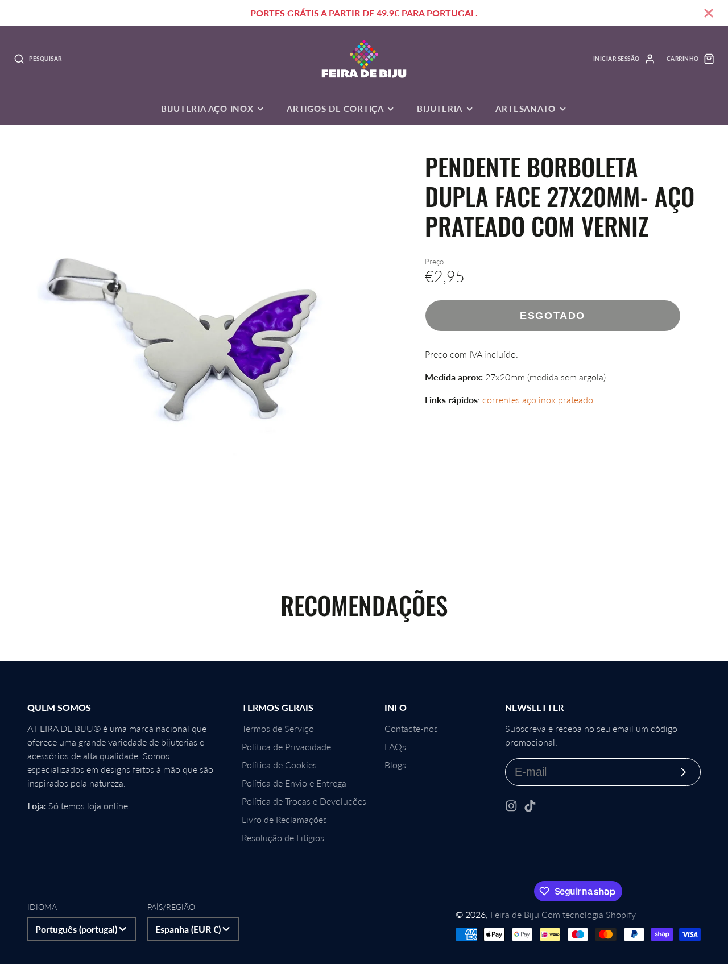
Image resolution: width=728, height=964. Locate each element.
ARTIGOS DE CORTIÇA (335, 109)
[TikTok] (530, 806)
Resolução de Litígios (283, 837)
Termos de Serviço (278, 728)
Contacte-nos (411, 728)
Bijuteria (439, 109)
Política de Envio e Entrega (294, 782)
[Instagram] (511, 806)
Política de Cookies (279, 764)
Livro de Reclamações (284, 819)
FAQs (395, 746)
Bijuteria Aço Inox (207, 109)
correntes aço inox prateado (537, 399)
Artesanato (525, 109)
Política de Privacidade (286, 746)
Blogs (395, 764)
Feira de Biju (514, 914)
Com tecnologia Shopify (588, 914)
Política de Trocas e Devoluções (304, 801)
